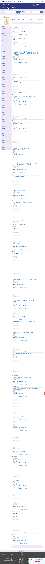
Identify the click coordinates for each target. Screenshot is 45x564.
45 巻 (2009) (3, 72)
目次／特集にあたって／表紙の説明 (18, 27)
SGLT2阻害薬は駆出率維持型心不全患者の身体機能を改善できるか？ (24, 353)
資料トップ (4, 7)
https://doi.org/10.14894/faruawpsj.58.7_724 (20, 305)
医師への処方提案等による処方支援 (18, 176)
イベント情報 (21, 559)
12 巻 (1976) (3, 130)
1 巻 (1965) (3, 149)
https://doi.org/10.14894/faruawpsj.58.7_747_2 (20, 506)
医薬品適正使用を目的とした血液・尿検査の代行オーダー (22, 148)
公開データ (12, 558)
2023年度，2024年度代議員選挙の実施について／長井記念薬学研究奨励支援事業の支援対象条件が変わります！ (25, 389)
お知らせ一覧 (21, 556)
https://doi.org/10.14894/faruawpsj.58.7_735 (20, 393)
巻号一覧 (8, 7)
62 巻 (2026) (3, 26)
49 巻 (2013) (3, 65)
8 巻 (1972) (3, 137)
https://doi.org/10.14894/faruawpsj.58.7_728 (20, 348)
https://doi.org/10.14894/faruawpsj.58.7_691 (20, 154)
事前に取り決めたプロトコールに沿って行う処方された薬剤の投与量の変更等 (25, 163)
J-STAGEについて (14, 1)
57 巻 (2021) (3, 51)
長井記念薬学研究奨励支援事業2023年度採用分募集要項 (22, 377)
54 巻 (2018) (3, 56)
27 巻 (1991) (3, 103)
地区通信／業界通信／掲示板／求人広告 (19, 400)
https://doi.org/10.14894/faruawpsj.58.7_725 (20, 316)
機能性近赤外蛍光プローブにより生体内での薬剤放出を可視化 (23, 289)
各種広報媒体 (21, 562)
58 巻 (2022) (3, 33)
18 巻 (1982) (3, 119)
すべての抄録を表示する (40, 19)
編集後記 (14, 536)
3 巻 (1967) (3, 145)
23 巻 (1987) (3, 110)
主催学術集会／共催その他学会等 (18, 412)
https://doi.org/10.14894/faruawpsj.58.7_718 (20, 246)
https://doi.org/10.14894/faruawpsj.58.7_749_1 (20, 529)
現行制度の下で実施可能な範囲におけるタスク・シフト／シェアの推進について (25, 66)
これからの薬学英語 (16, 480)
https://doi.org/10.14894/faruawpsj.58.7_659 (20, 43)
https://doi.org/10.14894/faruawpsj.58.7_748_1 (20, 462)
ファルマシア (7, 9)
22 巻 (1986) (3, 112)
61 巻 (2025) (3, 28)
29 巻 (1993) (3, 100)
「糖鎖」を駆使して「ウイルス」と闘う (19, 253)
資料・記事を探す (8, 1)
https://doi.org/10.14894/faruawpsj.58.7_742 (20, 416)
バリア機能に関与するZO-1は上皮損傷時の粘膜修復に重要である (23, 332)
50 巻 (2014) (3, 63)
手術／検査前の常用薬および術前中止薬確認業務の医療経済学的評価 (24, 96)
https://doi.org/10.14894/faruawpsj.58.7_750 (20, 540)
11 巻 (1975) (3, 131)
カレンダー (14, 423)
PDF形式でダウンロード (22, 34)
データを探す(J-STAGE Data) (5, 560)
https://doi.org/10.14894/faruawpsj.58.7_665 (20, 59)
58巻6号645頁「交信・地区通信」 (18, 513)
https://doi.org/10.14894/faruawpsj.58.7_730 (20, 381)
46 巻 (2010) (3, 70)
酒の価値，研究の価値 (16, 446)
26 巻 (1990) (3, 105)
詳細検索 (18, 13)
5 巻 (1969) (3, 142)
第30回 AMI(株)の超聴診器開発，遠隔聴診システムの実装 (22, 241)
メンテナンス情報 (21, 558)
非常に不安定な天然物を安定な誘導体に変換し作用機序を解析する (23, 300)
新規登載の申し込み (13, 560)
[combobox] (28, 12)
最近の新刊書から (15, 458)
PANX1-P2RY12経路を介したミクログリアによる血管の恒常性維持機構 (24, 321)
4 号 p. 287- (3, 45)
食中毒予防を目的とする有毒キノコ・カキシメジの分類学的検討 (23, 342)
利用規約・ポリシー (13, 559)
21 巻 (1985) (3, 114)
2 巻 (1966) (3, 147)
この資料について (13, 7)
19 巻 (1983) (3, 117)
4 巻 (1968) (3, 144)
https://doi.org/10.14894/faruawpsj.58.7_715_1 (20, 451)
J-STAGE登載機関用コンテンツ (32, 556)
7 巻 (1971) (3, 138)
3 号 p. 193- (3, 46)
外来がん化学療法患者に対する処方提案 (19, 190)
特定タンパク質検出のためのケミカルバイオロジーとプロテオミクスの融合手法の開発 (25, 266)
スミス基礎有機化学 (16, 469)
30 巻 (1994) (3, 98)
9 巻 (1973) (3, 135)
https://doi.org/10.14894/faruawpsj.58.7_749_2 (20, 517)
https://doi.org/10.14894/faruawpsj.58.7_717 (20, 233)
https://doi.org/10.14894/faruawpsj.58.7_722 (20, 284)
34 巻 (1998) (3, 91)
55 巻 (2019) (3, 54)
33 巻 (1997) (3, 93)
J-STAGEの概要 (12, 556)
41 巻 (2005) (3, 79)
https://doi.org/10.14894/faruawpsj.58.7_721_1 (20, 258)
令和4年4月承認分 (16, 228)
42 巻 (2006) (3, 77)
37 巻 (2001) (3, 86)
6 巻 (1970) (3, 140)
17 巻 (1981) (3, 121)
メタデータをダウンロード (32, 19)
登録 (37, 561)
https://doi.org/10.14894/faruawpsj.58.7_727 (20, 337)
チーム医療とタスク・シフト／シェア (19, 38)
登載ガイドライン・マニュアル (32, 557)
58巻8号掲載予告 (15, 525)
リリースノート (21, 557)
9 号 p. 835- (3, 39)
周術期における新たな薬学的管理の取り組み (20, 108)
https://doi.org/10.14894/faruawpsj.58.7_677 (20, 101)
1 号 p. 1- (3, 49)
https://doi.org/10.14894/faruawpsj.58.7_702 (20, 195)
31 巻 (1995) (3, 96)
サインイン (34, 1)
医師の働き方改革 (15, 81)
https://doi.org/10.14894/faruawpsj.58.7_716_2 (20, 485)
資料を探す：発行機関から (5, 558)
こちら (43, 562)
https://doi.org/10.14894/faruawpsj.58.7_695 (20, 169)
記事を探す (3, 559)
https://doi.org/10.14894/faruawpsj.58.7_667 (20, 73)
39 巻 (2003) (3, 82)
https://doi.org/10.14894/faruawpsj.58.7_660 (20, 31)
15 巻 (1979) (3, 124)
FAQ (28, 560)
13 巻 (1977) (3, 128)
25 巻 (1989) (3, 107)
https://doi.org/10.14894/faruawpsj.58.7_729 (20, 358)
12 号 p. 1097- (4, 35)
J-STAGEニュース (21, 560)
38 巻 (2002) (3, 84)
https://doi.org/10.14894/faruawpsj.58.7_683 (20, 128)
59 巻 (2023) (3, 31)
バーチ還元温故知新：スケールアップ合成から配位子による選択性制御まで (25, 279)
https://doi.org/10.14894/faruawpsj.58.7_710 (20, 220)
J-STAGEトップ (3, 9)
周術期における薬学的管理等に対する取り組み (20, 122)
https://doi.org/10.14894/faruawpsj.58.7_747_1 (20, 438)
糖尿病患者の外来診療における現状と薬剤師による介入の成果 (23, 202)
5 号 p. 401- (3, 44)
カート (38, 1)
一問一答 (14, 492)
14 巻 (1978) (3, 126)
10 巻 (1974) (3, 133)
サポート (24, 1)
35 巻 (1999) (3, 89)
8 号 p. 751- (3, 40)
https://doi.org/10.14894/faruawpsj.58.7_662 (20, 427)
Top (22, 552)
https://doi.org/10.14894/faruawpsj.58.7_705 (20, 207)
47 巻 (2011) (3, 68)
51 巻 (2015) (3, 61)
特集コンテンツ (21, 561)
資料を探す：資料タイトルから (6, 556)
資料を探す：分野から (5, 557)
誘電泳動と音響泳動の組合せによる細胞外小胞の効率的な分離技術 (23, 311)
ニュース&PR (20, 1)
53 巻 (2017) (3, 58)
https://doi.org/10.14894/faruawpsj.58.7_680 (20, 115)
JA (40, 1)
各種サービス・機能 (13, 557)
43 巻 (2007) (3, 75)
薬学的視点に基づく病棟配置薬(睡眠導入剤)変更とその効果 (22, 135)
